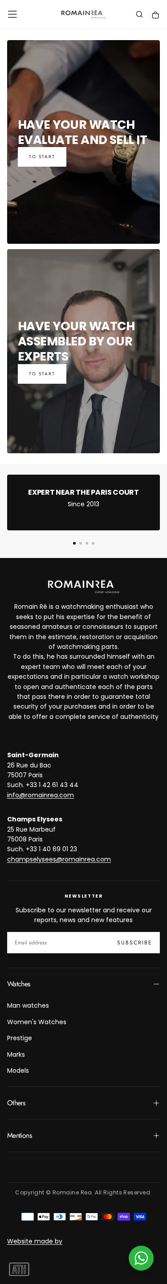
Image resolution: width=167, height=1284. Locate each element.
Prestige (19, 1038)
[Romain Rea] (83, 586)
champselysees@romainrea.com (59, 859)
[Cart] (155, 15)
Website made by (34, 1241)
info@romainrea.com (40, 795)
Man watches (28, 1005)
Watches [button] (18, 984)
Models (18, 1070)
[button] (12, 14)
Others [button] (16, 1103)
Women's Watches (36, 1021)
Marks (16, 1054)
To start (42, 156)
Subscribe (134, 943)
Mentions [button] (19, 1135)
